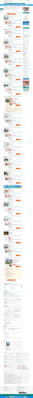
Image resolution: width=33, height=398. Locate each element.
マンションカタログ (5, 390)
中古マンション (10, 3)
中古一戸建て (15, 3)
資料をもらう (18, 36)
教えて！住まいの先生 (9, 390)
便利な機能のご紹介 (23, 388)
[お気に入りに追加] (21, 27)
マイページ (26, 19)
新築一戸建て (13, 3)
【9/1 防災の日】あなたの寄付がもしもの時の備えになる (8, 0)
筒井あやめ (27, 0)
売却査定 (20, 3)
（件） (5, 285)
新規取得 (12, 1)
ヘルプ (22, 0)
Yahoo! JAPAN (21, 0)
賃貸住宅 (4, 3)
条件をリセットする (27, 15)
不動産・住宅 (5, 387)
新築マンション (7, 3)
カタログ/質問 (23, 3)
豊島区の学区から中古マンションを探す (19, 304)
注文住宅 (17, 3)
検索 (28, 0)
